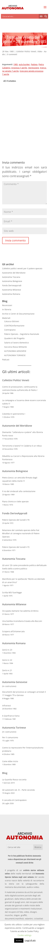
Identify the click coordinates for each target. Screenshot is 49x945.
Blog (4, 773)
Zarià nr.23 (7, 649)
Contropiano (10, 329)
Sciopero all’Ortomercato (13, 631)
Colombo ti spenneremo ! (13, 414)
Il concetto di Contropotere (14, 800)
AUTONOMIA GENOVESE (15, 351)
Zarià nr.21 (7, 670)
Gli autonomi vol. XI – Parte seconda (18, 790)
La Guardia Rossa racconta (14, 779)
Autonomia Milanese (11, 289)
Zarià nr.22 (7, 660)
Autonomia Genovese (14, 682)
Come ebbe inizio (10, 761)
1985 (15, 64)
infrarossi (6, 705)
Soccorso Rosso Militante (15, 347)
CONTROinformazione (14, 325)
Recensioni (7, 305)
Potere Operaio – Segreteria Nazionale (21, 334)
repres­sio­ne (33, 67)
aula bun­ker (24, 64)
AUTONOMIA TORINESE (15, 355)
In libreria (6, 309)
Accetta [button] (19, 940)
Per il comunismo (10, 737)
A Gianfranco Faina (10, 715)
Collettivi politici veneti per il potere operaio (22, 268)
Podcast (5, 359)
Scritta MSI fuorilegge (12, 592)
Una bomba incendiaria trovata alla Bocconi (22, 621)
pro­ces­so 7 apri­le (19, 67)
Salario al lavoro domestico (16, 342)
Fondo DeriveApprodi (14, 513)
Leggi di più (30, 940)
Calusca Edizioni (11, 321)
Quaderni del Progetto (14, 338)
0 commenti (12, 54)
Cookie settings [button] (24, 935)
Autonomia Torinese (14, 727)
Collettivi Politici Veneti (26, 51)
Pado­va (34, 64)
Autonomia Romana (11, 294)
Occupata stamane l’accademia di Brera (20, 611)
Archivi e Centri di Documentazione (18, 313)
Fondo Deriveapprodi (11, 285)
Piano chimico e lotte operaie (15, 501)
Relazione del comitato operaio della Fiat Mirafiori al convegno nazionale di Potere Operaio (20, 533)
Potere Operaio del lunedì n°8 (15, 520)
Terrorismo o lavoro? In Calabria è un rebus (22, 445)
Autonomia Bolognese (12, 281)
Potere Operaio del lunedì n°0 (15, 547)
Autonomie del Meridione (13, 272)
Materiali (6, 318)
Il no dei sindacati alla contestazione (18, 491)
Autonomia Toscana (11, 277)
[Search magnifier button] (45, 16)
